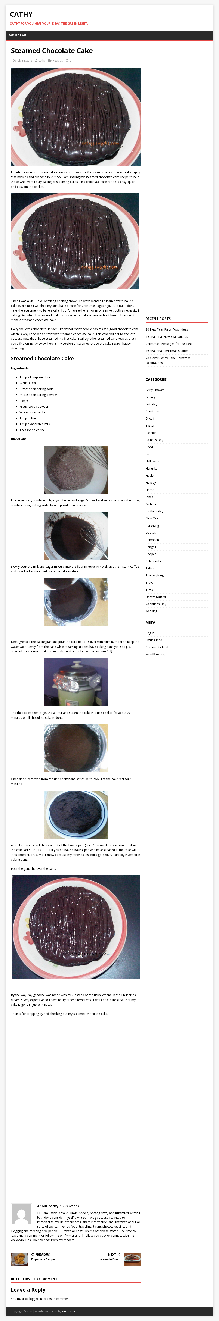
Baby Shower (155, 390)
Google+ (21, 1240)
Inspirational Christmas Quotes (167, 351)
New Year (152, 518)
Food (149, 447)
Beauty (150, 397)
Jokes (149, 497)
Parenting (152, 525)
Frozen (150, 454)
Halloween (153, 461)
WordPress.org (156, 654)
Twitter (69, 1235)
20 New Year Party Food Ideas (167, 329)
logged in (35, 1299)
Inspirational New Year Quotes (167, 337)
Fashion (151, 433)
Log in (150, 633)
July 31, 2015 (24, 60)
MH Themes (69, 1311)
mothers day (154, 511)
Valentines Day (156, 604)
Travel (150, 582)
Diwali (150, 418)
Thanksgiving (155, 575)
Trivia (149, 590)
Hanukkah (152, 468)
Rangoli (151, 547)
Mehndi (151, 504)
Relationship (154, 561)
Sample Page (18, 35)
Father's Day (154, 440)
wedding (151, 611)
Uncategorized (156, 597)
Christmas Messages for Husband (169, 344)
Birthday (151, 404)
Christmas (153, 411)
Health (150, 475)
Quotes (151, 532)
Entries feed (154, 640)
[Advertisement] (43, 1047)
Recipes (58, 60)
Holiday (151, 482)
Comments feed (157, 647)
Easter (150, 425)
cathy (42, 60)
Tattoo (150, 568)
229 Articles (71, 1206)
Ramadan (152, 540)
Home (150, 490)
